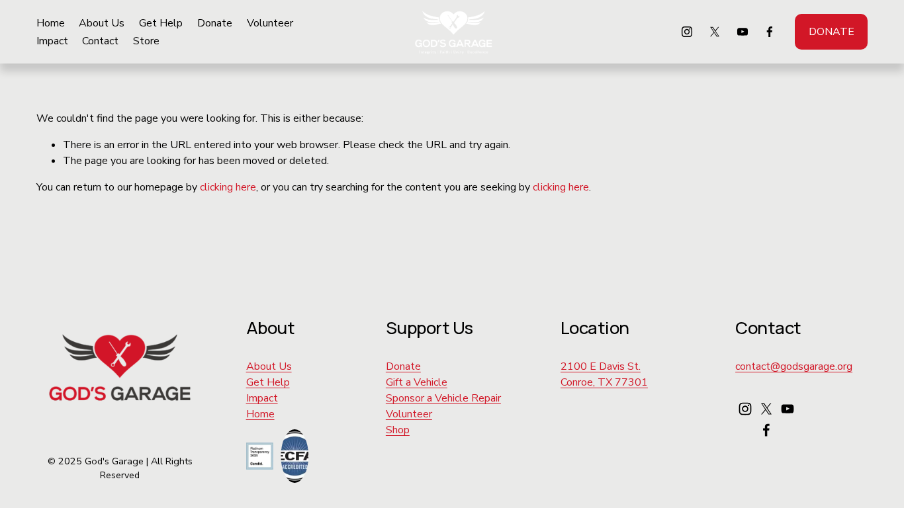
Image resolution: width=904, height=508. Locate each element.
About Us (101, 23)
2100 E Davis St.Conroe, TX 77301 (604, 374)
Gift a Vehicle (416, 382)
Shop (398, 430)
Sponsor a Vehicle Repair (443, 398)
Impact (52, 41)
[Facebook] (769, 31)
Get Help (161, 23)
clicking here (228, 187)
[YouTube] (742, 31)
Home (50, 23)
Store (146, 41)
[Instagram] (687, 31)
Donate (214, 23)
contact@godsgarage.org (793, 366)
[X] (714, 31)
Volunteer (270, 23)
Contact (100, 41)
